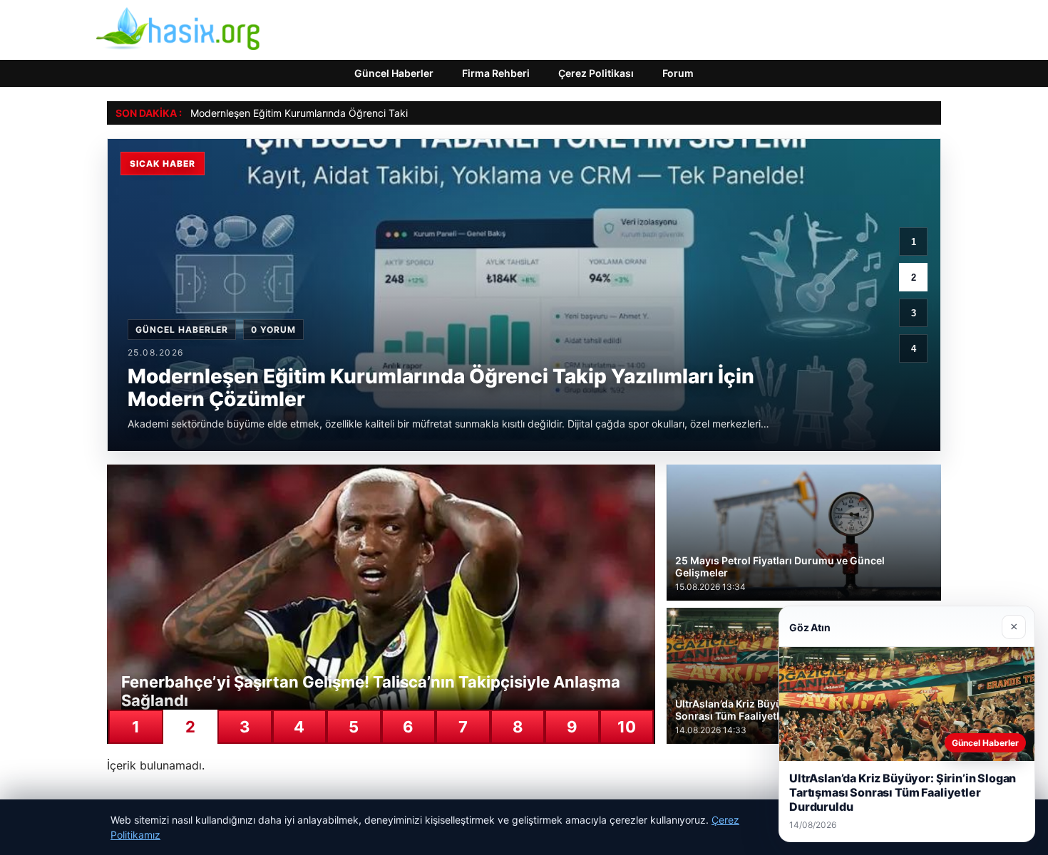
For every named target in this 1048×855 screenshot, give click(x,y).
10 (626, 726)
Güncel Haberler (393, 73)
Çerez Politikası (596, 73)
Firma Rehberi (496, 73)
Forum (678, 73)
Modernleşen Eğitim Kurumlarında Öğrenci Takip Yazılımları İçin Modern (355, 113)
